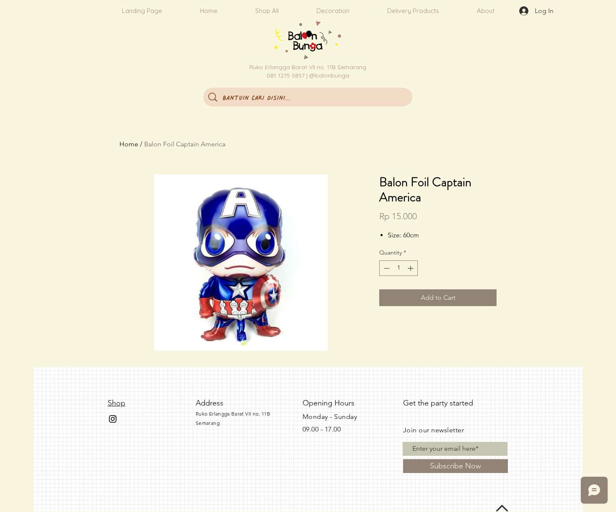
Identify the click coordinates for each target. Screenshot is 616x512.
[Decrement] (385, 268)
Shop (116, 403)
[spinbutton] (398, 268)
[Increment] (411, 268)
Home (128, 144)
